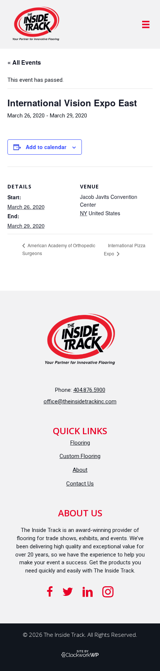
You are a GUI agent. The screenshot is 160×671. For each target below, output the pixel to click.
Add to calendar (46, 147)
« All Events (24, 62)
